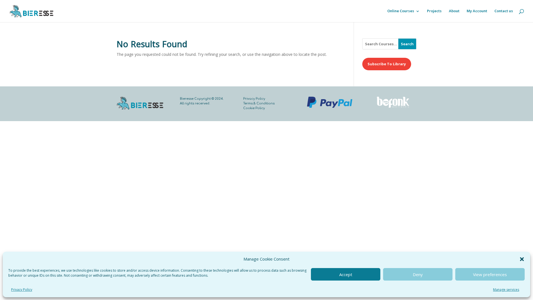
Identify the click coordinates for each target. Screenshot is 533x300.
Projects (434, 11)
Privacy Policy (21, 289)
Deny (418, 274)
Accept (345, 274)
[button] (522, 259)
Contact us (503, 11)
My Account (477, 11)
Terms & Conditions (259, 103)
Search (407, 43)
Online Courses (400, 11)
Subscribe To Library (387, 63)
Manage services (506, 289)
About (454, 11)
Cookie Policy (254, 108)
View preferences (490, 274)
